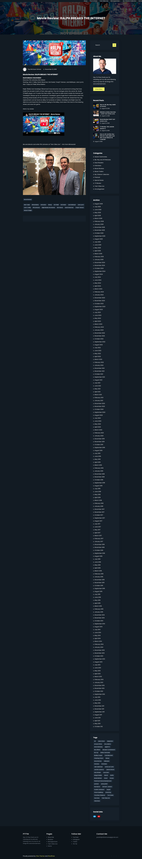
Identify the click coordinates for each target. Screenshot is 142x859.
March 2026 (98, 218)
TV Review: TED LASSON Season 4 (107, 127)
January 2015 (99, 612)
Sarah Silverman (69, 207)
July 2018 (97, 488)
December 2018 (100, 474)
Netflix (112, 775)
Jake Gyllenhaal (98, 767)
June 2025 (98, 245)
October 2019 (99, 444)
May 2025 (98, 248)
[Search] (114, 45)
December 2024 (100, 262)
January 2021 (99, 400)
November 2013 (100, 653)
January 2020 (99, 436)
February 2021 (99, 397)
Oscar (105, 778)
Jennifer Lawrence (99, 769)
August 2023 (99, 309)
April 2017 (97, 533)
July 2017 (97, 524)
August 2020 (99, 415)
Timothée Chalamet (99, 795)
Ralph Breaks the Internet (48, 207)
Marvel (106, 775)
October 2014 (99, 621)
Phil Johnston (36, 207)
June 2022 (98, 350)
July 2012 (97, 697)
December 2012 (100, 685)
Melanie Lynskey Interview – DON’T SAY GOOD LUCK (108, 113)
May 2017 (97, 530)
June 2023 (98, 315)
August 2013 (98, 662)
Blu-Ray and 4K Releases (103, 160)
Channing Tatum (98, 758)
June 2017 (98, 527)
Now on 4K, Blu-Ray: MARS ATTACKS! (108, 105)
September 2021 (100, 377)
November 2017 (99, 512)
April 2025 (98, 251)
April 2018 (98, 497)
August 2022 (99, 345)
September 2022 (100, 342)
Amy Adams (107, 744)
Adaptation (110, 741)
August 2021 (98, 380)
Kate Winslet (97, 772)
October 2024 (99, 268)
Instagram (76, 839)
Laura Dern (106, 772)
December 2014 (100, 615)
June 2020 (98, 421)
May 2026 (98, 212)
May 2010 (98, 723)
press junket (104, 784)
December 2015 (100, 580)
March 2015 (98, 606)
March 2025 (98, 254)
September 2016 (100, 553)
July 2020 (98, 418)
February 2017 (99, 538)
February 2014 (99, 644)
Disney (50, 204)
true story (96, 798)
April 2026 (98, 215)
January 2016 (99, 577)
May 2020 (98, 424)
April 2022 (98, 356)
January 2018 (99, 506)
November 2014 (100, 618)
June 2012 (98, 700)
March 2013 (98, 676)
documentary (97, 761)
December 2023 (100, 298)
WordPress (51, 856)
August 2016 (98, 556)
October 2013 (99, 656)
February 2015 (99, 609)
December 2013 (100, 650)
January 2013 (99, 682)
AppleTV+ (107, 747)
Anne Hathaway (98, 747)
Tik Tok (75, 844)
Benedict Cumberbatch (109, 749)
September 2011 (100, 712)
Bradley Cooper (98, 755)
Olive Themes (40, 856)
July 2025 (98, 242)
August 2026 (99, 204)
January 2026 (99, 224)
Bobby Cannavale (105, 752)
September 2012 (100, 694)
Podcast (97, 177)
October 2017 (99, 515)
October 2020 (99, 409)
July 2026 (98, 207)
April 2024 (98, 286)
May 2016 (98, 565)
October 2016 (99, 550)
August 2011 (98, 715)
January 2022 (99, 365)
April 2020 (98, 427)
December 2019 (100, 439)
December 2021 (100, 368)
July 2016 (97, 559)
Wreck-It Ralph (28, 210)
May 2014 (98, 635)
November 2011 (99, 709)
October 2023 (99, 303)
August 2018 (98, 486)
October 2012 (99, 691)
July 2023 (98, 312)
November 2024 (100, 265)
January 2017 (99, 541)
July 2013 (97, 665)
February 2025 (99, 256)
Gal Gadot (63, 204)
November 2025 (100, 230)
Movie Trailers (99, 171)
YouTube (75, 837)
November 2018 (100, 477)
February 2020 (99, 433)
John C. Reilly (27, 207)
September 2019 (100, 447)
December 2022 (100, 333)
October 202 (99, 726)
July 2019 (97, 453)
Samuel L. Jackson (107, 786)
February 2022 (99, 362)
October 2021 (99, 374)
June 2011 (98, 718)
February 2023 (99, 327)
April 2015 (97, 603)
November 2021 (99, 371)
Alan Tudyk (27, 204)
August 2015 (98, 591)
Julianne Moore (110, 769)
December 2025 (100, 227)
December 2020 (100, 403)
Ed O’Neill (56, 204)
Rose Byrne (97, 786)
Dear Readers (99, 163)
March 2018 (98, 500)
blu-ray (96, 752)
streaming (108, 792)
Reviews (50, 839)
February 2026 (99, 221)
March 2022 (98, 359)
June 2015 (98, 597)
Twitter (75, 842)
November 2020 (100, 406)
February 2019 (99, 468)
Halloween (106, 761)
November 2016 (100, 547)
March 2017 (98, 535)
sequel (108, 789)
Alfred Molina (35, 204)
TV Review (98, 183)
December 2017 (100, 509)
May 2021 (97, 389)
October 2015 (99, 585)
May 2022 (98, 353)
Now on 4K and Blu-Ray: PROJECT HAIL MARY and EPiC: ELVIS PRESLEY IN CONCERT (107, 136)
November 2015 (99, 582)
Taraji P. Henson (80, 207)
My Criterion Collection (102, 174)
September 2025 (100, 236)
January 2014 (99, 647)
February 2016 (99, 574)
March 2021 (98, 395)
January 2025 (99, 259)
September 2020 (100, 412)
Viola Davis (97, 801)
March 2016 (98, 571)
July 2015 (97, 594)
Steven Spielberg (98, 792)
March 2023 (98, 324)
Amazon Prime (98, 744)
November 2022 (100, 336)
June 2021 (98, 386)
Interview (96, 764)
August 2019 (98, 450)
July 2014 (97, 629)
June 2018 (98, 491)
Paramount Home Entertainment (102, 781)
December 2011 (99, 706)
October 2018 (99, 480)
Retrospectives (52, 842)
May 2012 (97, 703)
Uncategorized (99, 189)
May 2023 (98, 318)
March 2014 (98, 641)
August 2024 (99, 274)
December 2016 (100, 544)
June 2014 (98, 632)
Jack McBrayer (72, 204)
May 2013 (98, 671)
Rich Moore (60, 207)
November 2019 (100, 442)
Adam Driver (101, 741)
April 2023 (98, 321)
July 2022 (98, 348)
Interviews (98, 165)
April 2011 (97, 721)
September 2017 (100, 518)
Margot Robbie (98, 775)
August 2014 (98, 627)
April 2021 (97, 392)
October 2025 (99, 233)
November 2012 (99, 688)
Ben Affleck (97, 749)
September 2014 (100, 624)
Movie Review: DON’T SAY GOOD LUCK (107, 120)
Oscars (112, 778)
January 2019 (99, 471)
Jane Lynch (81, 204)
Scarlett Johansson (99, 789)
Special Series (99, 180)
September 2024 (100, 271)
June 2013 (98, 668)
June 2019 (98, 456)
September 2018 (100, 483)
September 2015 (100, 588)
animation (43, 204)
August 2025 (99, 239)
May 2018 (98, 494)
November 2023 (100, 301)
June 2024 (98, 280)
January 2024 (99, 295)
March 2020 (98, 430)
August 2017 (98, 521)
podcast (96, 784)
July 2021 (97, 383)
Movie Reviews (27, 199)
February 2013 (99, 679)
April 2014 (98, 638)
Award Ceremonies (101, 157)
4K (95, 741)
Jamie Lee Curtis (109, 767)
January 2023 (99, 330)
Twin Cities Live (99, 186)
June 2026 (98, 210)
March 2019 (98, 465)
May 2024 (98, 283)
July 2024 (98, 277)
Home (50, 846)
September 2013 (100, 659)
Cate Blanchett (109, 755)
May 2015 (97, 600)
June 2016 (98, 562)
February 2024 (99, 292)
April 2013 (98, 674)
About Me (51, 837)
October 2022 (99, 339)
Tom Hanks (110, 795)
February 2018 (99, 503)
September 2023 (100, 306)
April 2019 (98, 462)
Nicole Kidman (98, 778)
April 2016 (98, 568)
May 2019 (98, 459)
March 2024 (98, 289)
